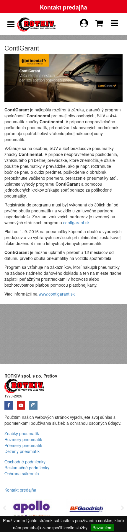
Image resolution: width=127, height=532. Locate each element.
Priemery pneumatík (23, 445)
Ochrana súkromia (21, 473)
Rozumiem (102, 528)
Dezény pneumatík (22, 451)
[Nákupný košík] (100, 21)
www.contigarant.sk (57, 294)
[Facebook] (10, 403)
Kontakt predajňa (63, 7)
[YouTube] (23, 403)
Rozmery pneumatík (23, 439)
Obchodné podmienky (24, 462)
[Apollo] (32, 510)
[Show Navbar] (114, 24)
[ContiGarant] (63, 77)
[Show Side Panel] (10, 24)
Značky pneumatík (21, 433)
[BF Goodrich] (87, 510)
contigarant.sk (76, 222)
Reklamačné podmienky (26, 468)
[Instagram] (34, 403)
